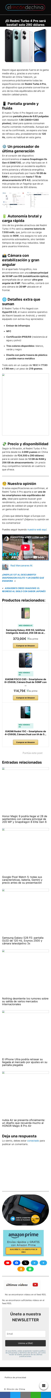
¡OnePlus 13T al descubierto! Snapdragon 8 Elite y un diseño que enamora (23, 577)
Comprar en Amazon (25, 646)
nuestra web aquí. (37, 529)
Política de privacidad (15, 1377)
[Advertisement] (21, 1169)
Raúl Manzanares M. (21, 565)
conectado (33, 1140)
